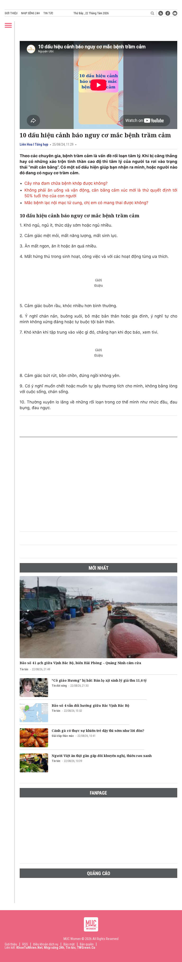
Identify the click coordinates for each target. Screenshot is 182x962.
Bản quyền (87, 944)
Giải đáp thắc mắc (63, 736)
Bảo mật (69, 944)
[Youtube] (175, 13)
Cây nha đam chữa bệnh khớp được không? (66, 183)
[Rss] (160, 13)
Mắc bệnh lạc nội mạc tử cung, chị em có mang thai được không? (86, 202)
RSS (25, 944)
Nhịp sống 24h (30, 13)
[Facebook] (167, 13)
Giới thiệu (11, 13)
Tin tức (48, 13)
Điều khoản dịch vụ (45, 944)
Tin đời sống (59, 685)
